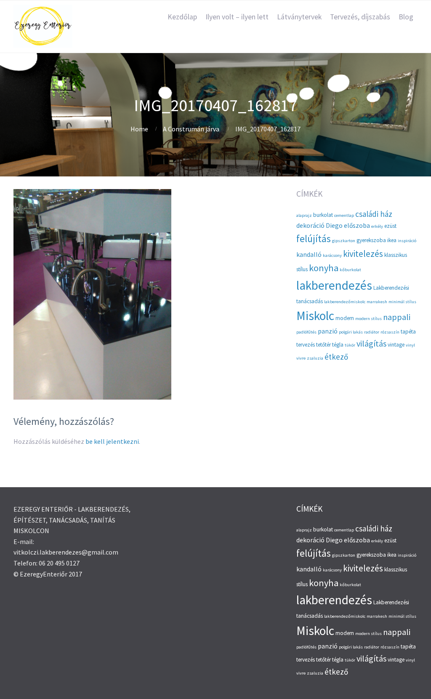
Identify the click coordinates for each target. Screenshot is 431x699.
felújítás (313, 238)
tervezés (305, 344)
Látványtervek (299, 16)
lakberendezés (334, 285)
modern (344, 318)
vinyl (410, 345)
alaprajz (304, 215)
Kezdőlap (182, 16)
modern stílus (368, 318)
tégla (337, 344)
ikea (391, 240)
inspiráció (407, 240)
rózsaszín (389, 332)
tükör (350, 345)
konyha (323, 268)
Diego (334, 225)
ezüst (390, 225)
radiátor (371, 332)
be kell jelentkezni (112, 441)
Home (139, 129)
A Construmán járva (191, 129)
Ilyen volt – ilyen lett (237, 16)
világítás (371, 343)
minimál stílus (402, 301)
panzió (328, 331)
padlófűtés (306, 332)
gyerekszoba (371, 240)
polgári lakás (351, 332)
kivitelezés (363, 253)
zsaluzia (315, 358)
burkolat (323, 215)
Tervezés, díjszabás (360, 16)
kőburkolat (350, 269)
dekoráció (310, 225)
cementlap (344, 215)
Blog (406, 16)
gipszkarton (343, 240)
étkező (336, 357)
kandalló (309, 255)
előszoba (357, 225)
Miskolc (315, 315)
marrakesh (377, 301)
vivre (301, 358)
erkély (377, 226)
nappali (396, 317)
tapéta (408, 331)
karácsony (332, 255)
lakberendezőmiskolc (344, 301)
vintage (396, 344)
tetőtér (323, 344)
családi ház (373, 214)
